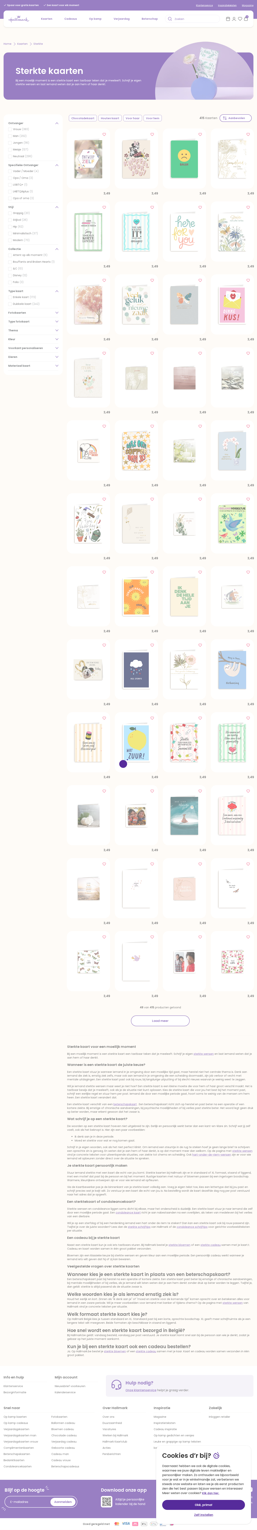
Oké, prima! (203, 1505)
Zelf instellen (203, 1515)
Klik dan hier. (210, 1493)
